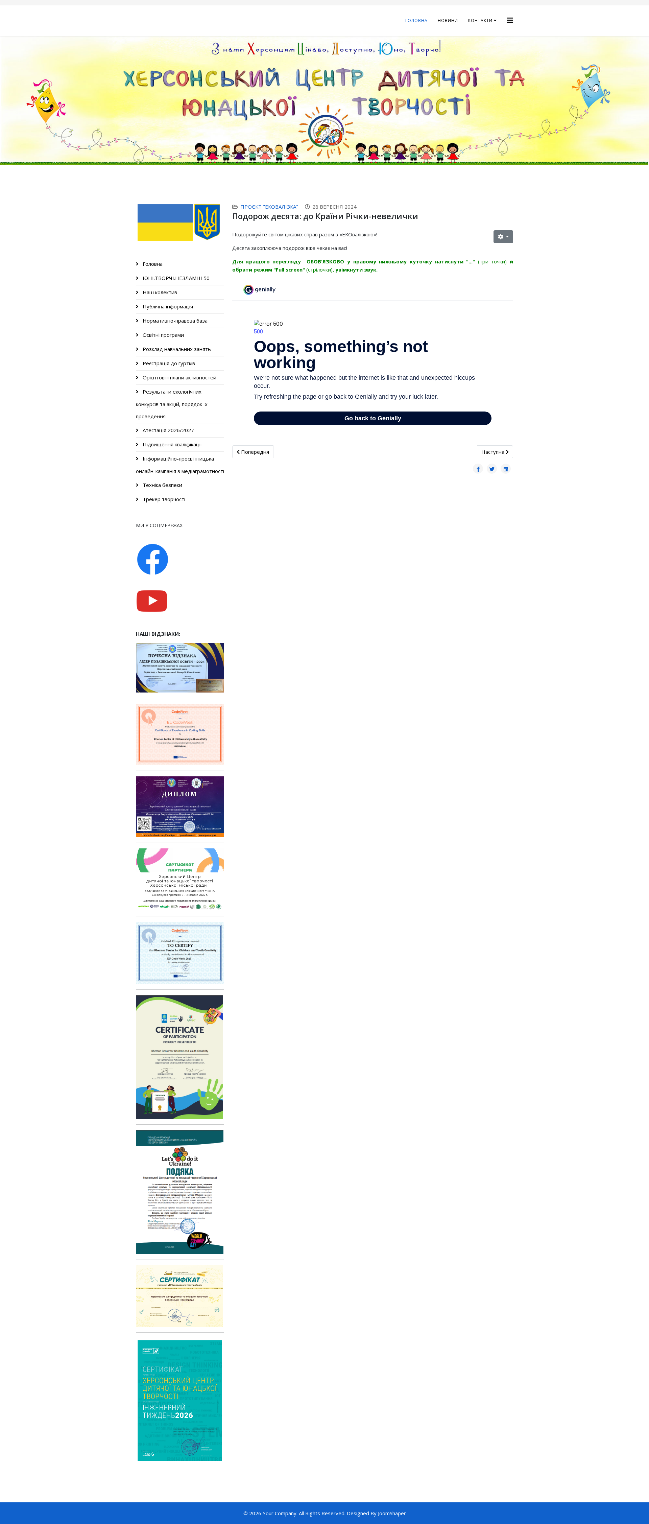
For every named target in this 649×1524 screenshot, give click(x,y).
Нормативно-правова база (174, 320)
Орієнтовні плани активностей (178, 377)
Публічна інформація (167, 306)
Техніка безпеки (161, 485)
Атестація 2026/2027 (167, 430)
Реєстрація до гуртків (168, 363)
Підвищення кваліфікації (171, 444)
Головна (416, 20)
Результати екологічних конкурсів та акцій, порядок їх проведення (172, 404)
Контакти (480, 20)
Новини (448, 20)
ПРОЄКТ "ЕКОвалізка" (269, 206)
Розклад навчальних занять (176, 349)
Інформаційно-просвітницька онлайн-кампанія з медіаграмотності (180, 464)
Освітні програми (162, 334)
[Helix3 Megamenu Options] (510, 20)
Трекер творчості (163, 499)
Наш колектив (159, 292)
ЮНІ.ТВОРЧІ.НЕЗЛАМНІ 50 (175, 278)
